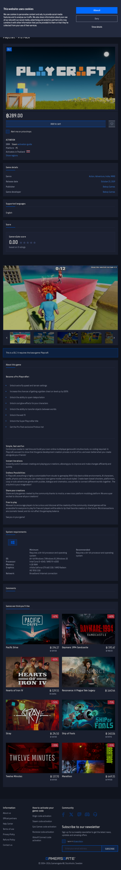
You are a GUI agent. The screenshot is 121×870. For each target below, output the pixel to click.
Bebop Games (109, 186)
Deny (97, 18)
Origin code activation (41, 816)
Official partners (10, 818)
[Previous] (6, 337)
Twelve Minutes (14, 776)
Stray (8, 733)
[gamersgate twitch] (79, 814)
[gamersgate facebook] (63, 814)
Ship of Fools (68, 733)
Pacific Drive (12, 647)
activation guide (25, 144)
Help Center (8, 823)
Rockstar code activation (43, 832)
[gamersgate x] (71, 814)
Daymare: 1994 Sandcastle (75, 647)
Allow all (97, 10)
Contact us (7, 845)
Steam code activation (42, 821)
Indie (107, 176)
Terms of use (8, 829)
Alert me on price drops (21, 131)
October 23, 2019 (108, 181)
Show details (97, 27)
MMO (113, 176)
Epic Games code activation (44, 826)
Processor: (11, 561)
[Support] (95, 814)
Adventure (99, 176)
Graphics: (10, 567)
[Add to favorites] (112, 124)
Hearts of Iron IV (14, 690)
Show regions (12, 155)
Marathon (67, 776)
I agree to (75, 841)
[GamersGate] (60, 860)
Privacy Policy (9, 834)
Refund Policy (9, 839)
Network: (10, 573)
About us (7, 813)
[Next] (114, 337)
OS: (7, 558)
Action (91, 176)
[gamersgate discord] (87, 814)
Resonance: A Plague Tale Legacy (78, 690)
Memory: (10, 564)
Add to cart (56, 123)
